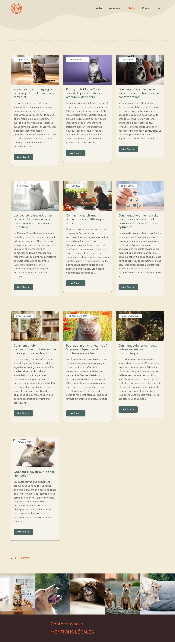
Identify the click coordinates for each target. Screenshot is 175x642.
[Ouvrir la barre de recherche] (159, 8)
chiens (146, 8)
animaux (114, 8)
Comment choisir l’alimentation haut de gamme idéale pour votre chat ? (35, 349)
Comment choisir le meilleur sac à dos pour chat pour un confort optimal (139, 93)
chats (131, 8)
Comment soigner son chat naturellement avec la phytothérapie (138, 349)
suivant (23, 557)
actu (99, 8)
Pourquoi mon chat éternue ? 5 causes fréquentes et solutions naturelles (86, 349)
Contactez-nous (67, 624)
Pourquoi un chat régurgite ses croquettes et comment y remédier (34, 93)
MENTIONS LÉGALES (72, 632)
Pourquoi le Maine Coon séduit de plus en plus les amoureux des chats (84, 93)
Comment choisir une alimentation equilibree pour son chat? (86, 219)
